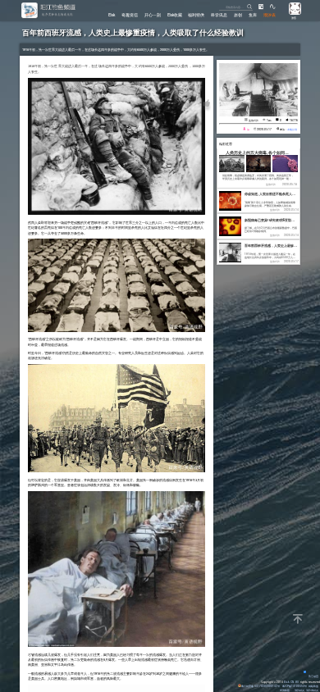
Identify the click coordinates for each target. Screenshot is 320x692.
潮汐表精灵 (312, 690)
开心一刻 (152, 14)
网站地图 (313, 686)
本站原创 (292, 129)
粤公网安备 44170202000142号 (261, 686)
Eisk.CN (289, 682)
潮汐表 (269, 14)
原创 (238, 14)
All (297, 682)
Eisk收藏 (174, 14)
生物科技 (253, 120)
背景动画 (313, 676)
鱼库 (253, 14)
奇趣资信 (129, 14)
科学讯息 (219, 14)
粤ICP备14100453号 (294, 686)
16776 (294, 120)
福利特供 (196, 14)
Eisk (111, 14)
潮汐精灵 (299, 690)
